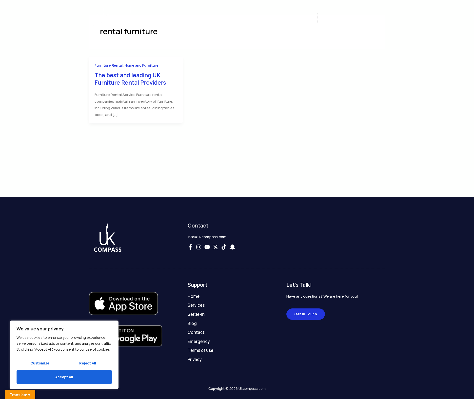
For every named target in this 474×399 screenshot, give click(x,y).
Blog (265, 18)
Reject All (87, 363)
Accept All (64, 377)
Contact (290, 18)
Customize (39, 363)
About (184, 18)
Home (160, 18)
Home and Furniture (141, 65)
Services (209, 18)
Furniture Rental (109, 65)
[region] (64, 355)
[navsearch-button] (375, 19)
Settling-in (239, 18)
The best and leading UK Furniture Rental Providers (130, 78)
